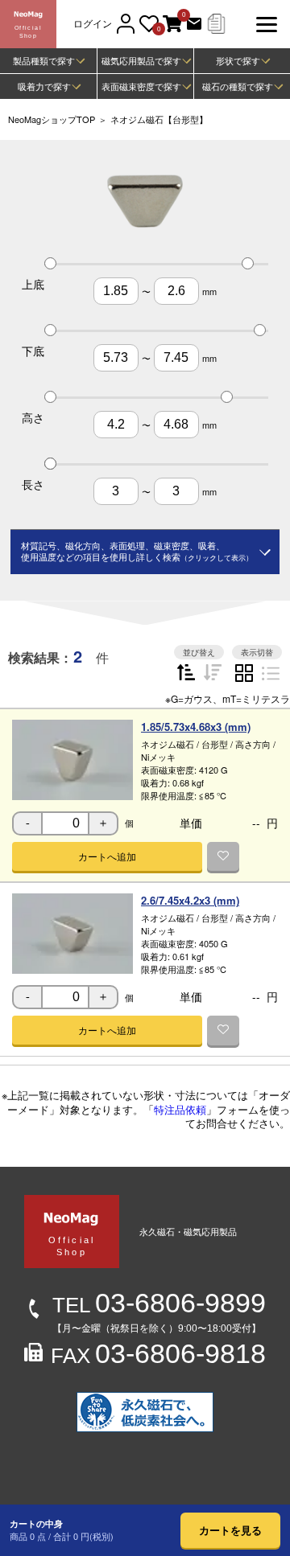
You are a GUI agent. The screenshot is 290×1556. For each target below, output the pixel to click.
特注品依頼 (180, 1109)
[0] (172, 24)
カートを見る (230, 1530)
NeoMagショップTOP (51, 119)
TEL (159, 1305)
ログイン (92, 24)
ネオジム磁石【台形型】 (159, 119)
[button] (107, 856)
